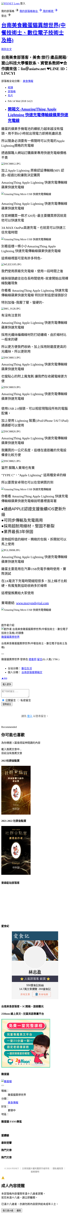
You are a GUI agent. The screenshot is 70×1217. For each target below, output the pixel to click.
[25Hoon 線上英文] (25, 1066)
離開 (19, 1210)
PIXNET (15, 1168)
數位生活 (26, 668)
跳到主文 (6, 49)
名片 (10, 95)
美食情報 (28, 81)
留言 (39, 659)
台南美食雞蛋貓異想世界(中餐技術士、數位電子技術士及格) (33, 32)
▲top (4, 678)
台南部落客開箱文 (31, 672)
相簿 (10, 87)
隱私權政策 (58, 1168)
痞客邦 (32, 659)
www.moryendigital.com (32, 603)
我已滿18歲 (8, 1210)
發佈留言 (7, 704)
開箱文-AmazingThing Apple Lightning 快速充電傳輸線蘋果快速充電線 (38, 115)
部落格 (12, 91)
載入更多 (7, 684)
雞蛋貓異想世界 (10, 637)
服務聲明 (35, 1171)
